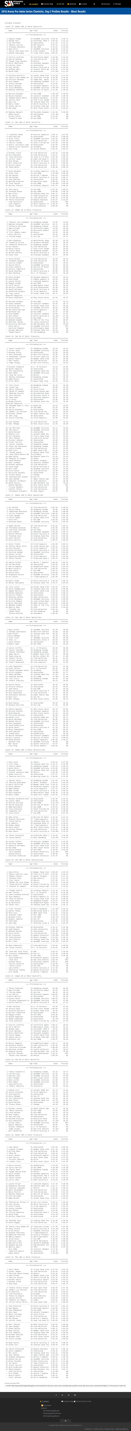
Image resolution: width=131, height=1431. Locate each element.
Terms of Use (98, 1429)
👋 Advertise (71, 4)
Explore (44, 1408)
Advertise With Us (121, 1429)
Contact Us (88, 1429)
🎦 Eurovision (46, 1405)
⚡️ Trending (33, 4)
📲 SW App (117, 4)
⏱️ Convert (83, 4)
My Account (105, 4)
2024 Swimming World (51, 1411)
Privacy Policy (109, 1429)
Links (89, 1401)
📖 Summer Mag (47, 4)
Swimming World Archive (52, 1413)
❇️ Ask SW (60, 4)
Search (84, 1401)
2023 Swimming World (51, 1416)
